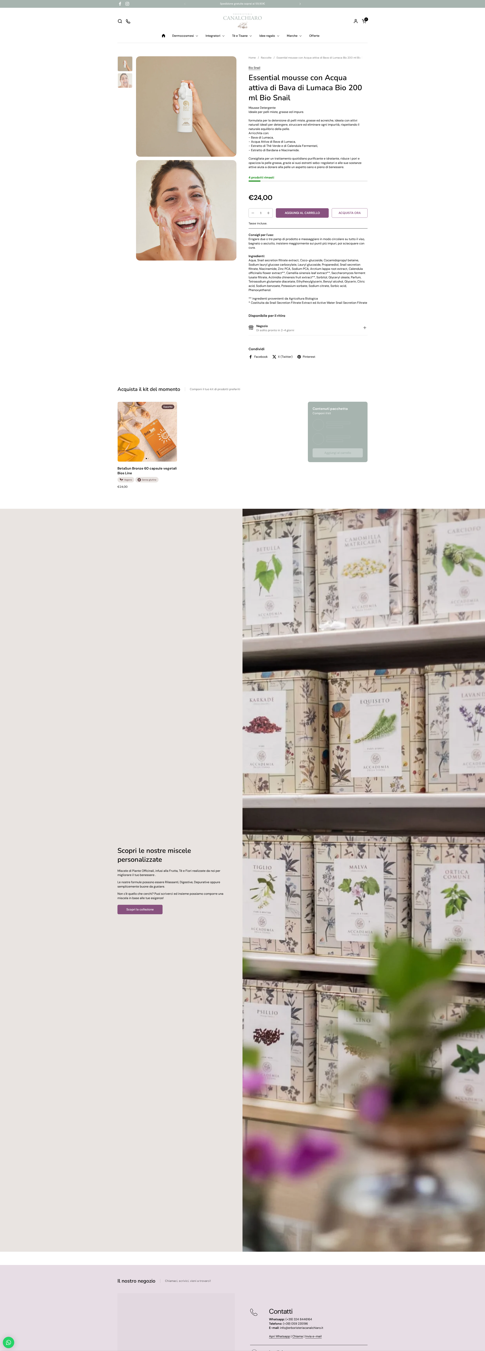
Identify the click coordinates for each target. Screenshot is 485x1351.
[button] (119, 21)
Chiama (297, 1336)
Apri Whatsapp (279, 1336)
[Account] (355, 21)
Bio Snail (254, 68)
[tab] (365, 328)
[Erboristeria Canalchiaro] (242, 21)
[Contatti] (128, 21)
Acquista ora (350, 213)
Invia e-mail (313, 1336)
